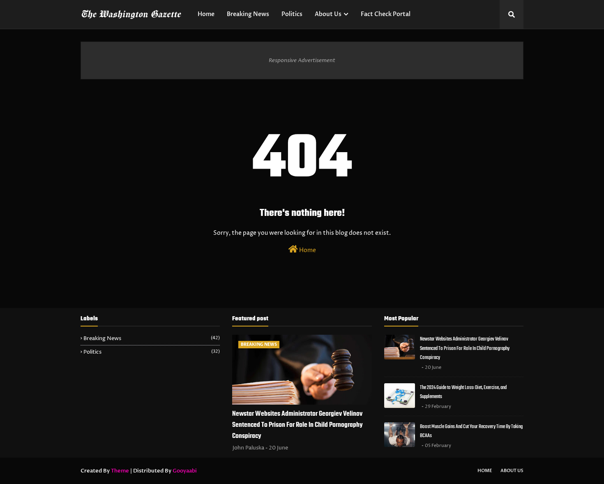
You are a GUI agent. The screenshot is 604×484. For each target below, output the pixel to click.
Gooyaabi (185, 471)
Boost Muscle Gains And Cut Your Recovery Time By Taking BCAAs (471, 431)
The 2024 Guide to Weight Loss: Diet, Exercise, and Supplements (463, 392)
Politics (151, 352)
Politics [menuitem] (291, 14)
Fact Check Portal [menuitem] (385, 14)
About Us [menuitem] (328, 14)
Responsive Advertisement (302, 60)
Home (307, 250)
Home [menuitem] (206, 14)
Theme (120, 471)
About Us (511, 471)
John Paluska (248, 448)
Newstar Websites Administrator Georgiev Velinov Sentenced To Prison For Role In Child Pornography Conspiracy (297, 425)
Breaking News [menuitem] (248, 14)
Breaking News (151, 338)
